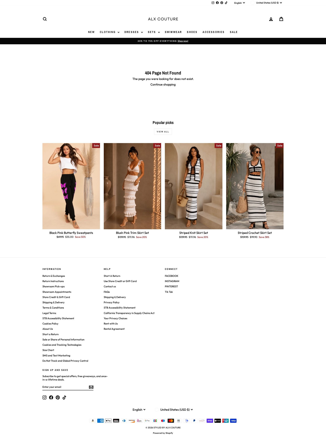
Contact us (110, 286)
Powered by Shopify (163, 433)
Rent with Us (111, 323)
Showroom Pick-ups (53, 286)
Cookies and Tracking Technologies (61, 344)
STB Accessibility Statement (58, 318)
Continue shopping (163, 84)
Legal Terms (49, 313)
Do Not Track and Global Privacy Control (65, 360)
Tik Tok (169, 291)
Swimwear (173, 32)
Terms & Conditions (53, 307)
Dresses (132, 32)
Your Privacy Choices (115, 318)
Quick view (71, 225)
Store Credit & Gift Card (56, 297)
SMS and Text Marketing (56, 355)
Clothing (108, 32)
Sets (152, 32)
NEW (91, 32)
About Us (47, 328)
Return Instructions (53, 281)
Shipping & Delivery (53, 302)
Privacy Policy (112, 302)
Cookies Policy (50, 323)
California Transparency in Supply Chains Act (129, 313)
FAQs (107, 291)
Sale (234, 32)
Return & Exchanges (53, 275)
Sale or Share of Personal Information (63, 339)
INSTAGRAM (172, 281)
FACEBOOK (171, 275)
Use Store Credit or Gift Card (120, 281)
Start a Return (50, 334)
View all (163, 131)
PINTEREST (171, 286)
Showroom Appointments (56, 291)
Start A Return (112, 275)
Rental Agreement (114, 328)
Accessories (214, 32)
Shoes (192, 32)
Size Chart (48, 350)
